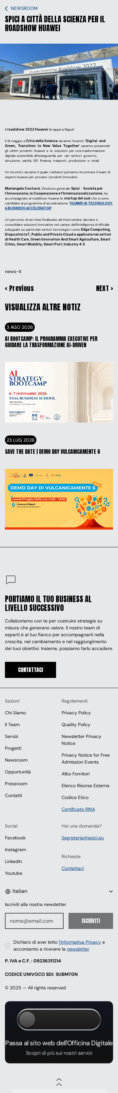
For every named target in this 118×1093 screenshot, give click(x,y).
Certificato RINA (78, 809)
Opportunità (18, 772)
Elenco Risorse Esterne (85, 785)
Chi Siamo (15, 713)
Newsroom (16, 760)
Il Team (12, 724)
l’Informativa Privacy (80, 942)
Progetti (13, 748)
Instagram (15, 849)
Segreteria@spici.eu (83, 838)
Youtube (13, 873)
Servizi (11, 736)
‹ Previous (19, 288)
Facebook (15, 838)
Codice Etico (75, 797)
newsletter (78, 949)
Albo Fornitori (75, 774)
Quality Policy (76, 724)
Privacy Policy (76, 713)
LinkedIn (13, 861)
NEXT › (104, 288)
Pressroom (16, 784)
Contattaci (73, 868)
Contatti (13, 795)
